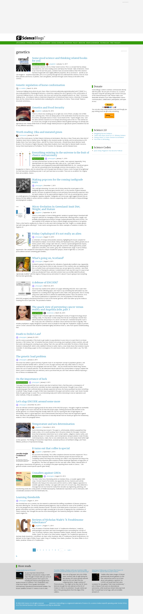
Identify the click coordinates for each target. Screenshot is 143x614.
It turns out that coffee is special (51, 448)
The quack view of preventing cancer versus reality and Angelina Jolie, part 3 (57, 308)
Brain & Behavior (92, 42)
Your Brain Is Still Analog (101, 139)
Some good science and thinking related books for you (59, 59)
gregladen (52, 64)
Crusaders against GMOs (46, 472)
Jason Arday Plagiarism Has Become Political (108, 151)
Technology (104, 42)
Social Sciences (57, 42)
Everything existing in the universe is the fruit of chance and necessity (60, 154)
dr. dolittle (22, 88)
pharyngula (51, 158)
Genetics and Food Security (48, 107)
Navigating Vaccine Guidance (103, 133)
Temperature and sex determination (53, 423)
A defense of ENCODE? (45, 282)
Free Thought (115, 42)
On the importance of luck (31, 378)
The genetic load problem (31, 356)
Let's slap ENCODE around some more (38, 401)
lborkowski (22, 135)
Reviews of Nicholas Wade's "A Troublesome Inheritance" (57, 521)
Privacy (46, 603)
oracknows (50, 313)
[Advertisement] (71, 17)
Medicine (82, 42)
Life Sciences (20, 42)
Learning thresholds (28, 497)
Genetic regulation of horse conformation (40, 85)
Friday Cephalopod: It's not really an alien (56, 233)
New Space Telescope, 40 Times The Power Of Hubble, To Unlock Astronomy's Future (107, 570)
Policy (75, 42)
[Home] (34, 38)
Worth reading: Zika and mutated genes (39, 132)
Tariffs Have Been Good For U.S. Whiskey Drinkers (110, 135)
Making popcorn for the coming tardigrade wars (57, 181)
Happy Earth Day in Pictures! (25, 570)
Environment (45, 42)
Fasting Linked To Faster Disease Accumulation (109, 137)
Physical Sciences (32, 42)
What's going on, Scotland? (48, 258)
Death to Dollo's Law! (28, 334)
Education (68, 42)
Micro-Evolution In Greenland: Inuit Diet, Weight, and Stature (56, 208)
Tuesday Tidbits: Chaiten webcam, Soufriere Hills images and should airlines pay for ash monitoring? (71, 570)
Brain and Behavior (39, 64)
